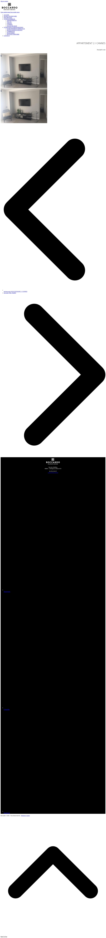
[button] (10, 12)
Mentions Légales (25, 815)
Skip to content (4, 1)
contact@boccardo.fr (53, 472)
